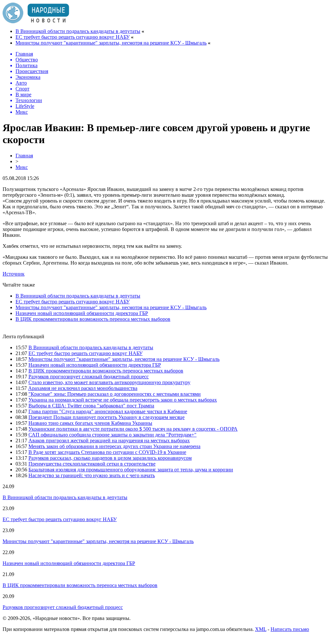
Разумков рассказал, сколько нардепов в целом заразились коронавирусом (110, 458)
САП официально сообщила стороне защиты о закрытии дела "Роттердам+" (112, 434)
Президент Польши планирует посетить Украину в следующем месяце (106, 417)
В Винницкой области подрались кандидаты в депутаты (78, 31)
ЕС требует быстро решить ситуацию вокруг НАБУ (73, 37)
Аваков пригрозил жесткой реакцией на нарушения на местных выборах (109, 440)
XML (260, 629)
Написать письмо (290, 629)
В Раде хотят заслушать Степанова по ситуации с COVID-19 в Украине (107, 452)
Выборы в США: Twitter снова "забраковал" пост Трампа (91, 405)
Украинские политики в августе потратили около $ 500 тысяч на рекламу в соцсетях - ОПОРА (133, 429)
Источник (14, 274)
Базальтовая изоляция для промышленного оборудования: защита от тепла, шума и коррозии (130, 469)
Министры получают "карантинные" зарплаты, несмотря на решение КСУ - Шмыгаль (111, 43)
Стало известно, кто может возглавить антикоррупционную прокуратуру (109, 382)
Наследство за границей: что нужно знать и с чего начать (91, 475)
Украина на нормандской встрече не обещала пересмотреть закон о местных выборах (122, 400)
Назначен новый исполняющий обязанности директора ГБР (82, 313)
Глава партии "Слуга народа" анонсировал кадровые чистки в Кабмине (107, 411)
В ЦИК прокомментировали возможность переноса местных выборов (93, 319)
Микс (22, 167)
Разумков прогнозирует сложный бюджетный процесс (88, 376)
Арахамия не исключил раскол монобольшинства (82, 388)
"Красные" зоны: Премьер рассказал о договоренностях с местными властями (114, 394)
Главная (24, 155)
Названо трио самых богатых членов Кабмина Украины (90, 423)
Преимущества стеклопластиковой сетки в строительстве (91, 464)
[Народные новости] (36, 21)
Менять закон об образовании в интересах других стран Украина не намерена (114, 446)
